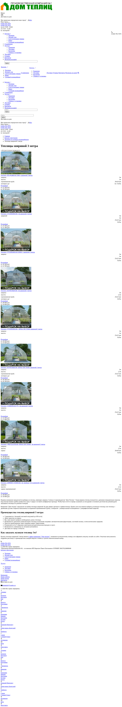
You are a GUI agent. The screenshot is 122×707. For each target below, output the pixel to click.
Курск (3, 621)
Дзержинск (4, 607)
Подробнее (4, 185)
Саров (3, 635)
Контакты (8, 58)
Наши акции (5, 578)
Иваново (3, 611)
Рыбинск (4, 631)
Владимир (4, 604)
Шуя (2, 643)
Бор (2, 599)
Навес (10, 40)
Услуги (7, 46)
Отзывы (7, 56)
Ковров (3, 616)
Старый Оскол (5, 636)
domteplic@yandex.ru (9, 585)
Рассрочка (11, 51)
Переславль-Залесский (8, 628)
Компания (4, 575)
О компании (9, 44)
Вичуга (3, 602)
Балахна (3, 595)
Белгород (4, 597)
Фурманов (4, 640)
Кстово (3, 619)
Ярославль (4, 647)
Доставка (11, 49)
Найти (7, 63)
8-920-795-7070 (6, 23)
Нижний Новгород (7, 624)
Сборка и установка (14, 52)
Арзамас (3, 592)
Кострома (4, 618)
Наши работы (5, 577)
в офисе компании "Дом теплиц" (39, 536)
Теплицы (11, 35)
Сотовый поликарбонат (16, 42)
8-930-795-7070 (6, 25)
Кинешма (4, 614)
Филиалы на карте (11, 59)
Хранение (11, 47)
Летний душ (12, 37)
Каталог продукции (7, 550)
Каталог (7, 34)
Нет (30, 20)
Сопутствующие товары (16, 39)
